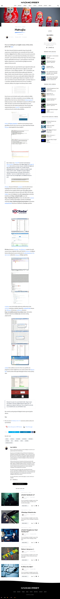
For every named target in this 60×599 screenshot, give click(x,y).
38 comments (24, 515)
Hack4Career (30, 2)
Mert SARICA (11, 37)
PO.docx (7, 127)
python (7, 440)
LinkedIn (11, 477)
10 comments (24, 498)
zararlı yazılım (9, 442)
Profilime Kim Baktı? (27, 567)
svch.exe (7, 308)
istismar (17, 255)
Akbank (14, 463)
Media (30, 5)
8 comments (25, 37)
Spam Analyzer (14, 123)
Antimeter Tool (49, 66)
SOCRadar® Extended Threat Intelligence (17, 454)
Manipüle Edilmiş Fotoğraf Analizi (51, 140)
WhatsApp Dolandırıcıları (28, 512)
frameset (28, 251)
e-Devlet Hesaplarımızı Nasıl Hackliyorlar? (29, 531)
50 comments (24, 552)
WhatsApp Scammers (50, 61)
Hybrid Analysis (29, 100)
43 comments (24, 570)
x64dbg (6, 367)
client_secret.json (10, 164)
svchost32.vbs (8, 203)
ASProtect (8, 310)
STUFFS (34, 5)
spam (22, 440)
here (12, 46)
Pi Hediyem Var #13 (15, 420)
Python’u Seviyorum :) (27, 549)
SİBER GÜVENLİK (18, 26)
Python (6, 123)
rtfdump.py (23, 249)
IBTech (18, 463)
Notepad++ (16, 249)
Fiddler (6, 194)
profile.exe (19, 310)
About (50, 5)
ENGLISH (19, 5)
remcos (16, 440)
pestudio (20, 186)
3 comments (24, 535)
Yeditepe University (22, 470)
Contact (45, 5)
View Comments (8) (19, 483)
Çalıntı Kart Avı (49, 93)
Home (15, 5)
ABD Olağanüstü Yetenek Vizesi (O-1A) (51, 130)
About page (23, 476)
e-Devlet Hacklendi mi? (28, 495)
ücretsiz (17, 107)
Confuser (7, 306)
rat (12, 440)
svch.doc (32, 197)
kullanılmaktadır (28, 253)
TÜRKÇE (24, 5)
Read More (24, 505)
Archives (40, 5)
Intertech (25, 462)
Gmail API (17, 162)
